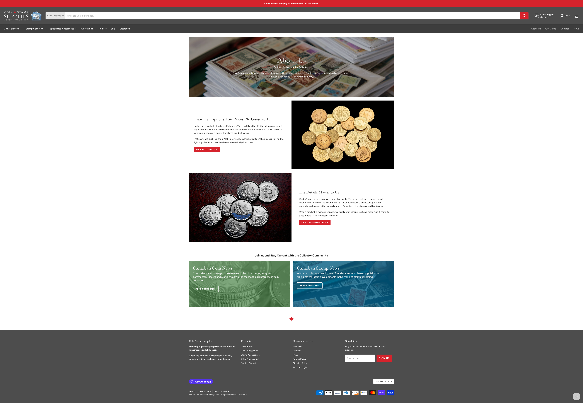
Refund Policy (299, 359)
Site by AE (242, 394)
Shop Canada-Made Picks (314, 222)
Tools (102, 28)
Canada (382, 381)
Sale (113, 28)
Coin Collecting (12, 28)
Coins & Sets (247, 346)
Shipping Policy (300, 363)
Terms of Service (221, 391)
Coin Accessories (249, 350)
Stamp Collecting (35, 28)
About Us (536, 28)
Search (192, 391)
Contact (565, 28)
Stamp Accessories (250, 355)
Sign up (384, 358)
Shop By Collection (206, 149)
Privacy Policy (204, 391)
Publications (86, 28)
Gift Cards (550, 28)
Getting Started (248, 363)
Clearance (125, 28)
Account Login (300, 367)
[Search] (524, 15)
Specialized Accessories (62, 28)
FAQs (576, 28)
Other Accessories (250, 359)
